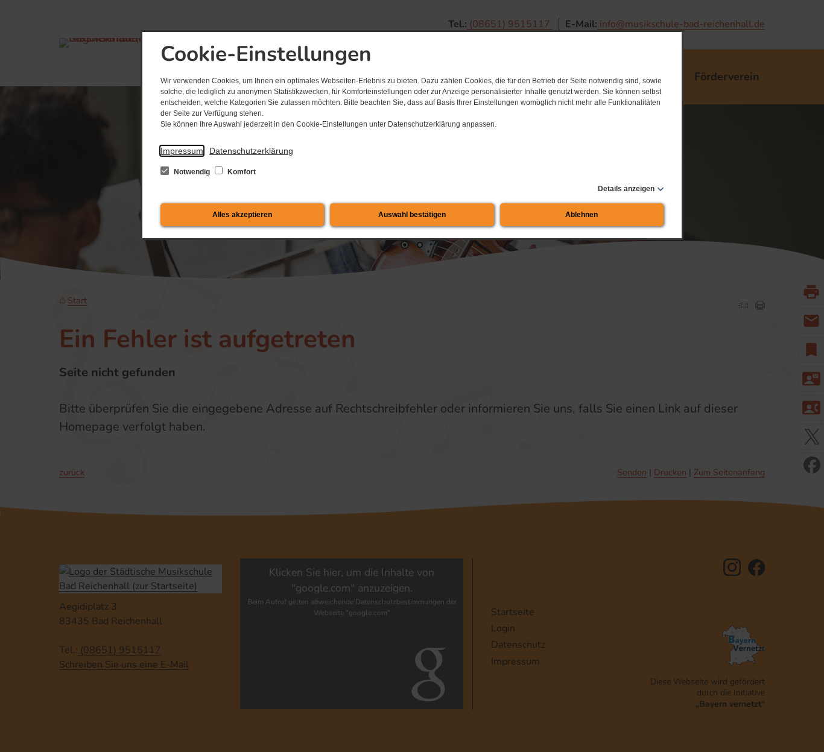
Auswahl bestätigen (412, 214)
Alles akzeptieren (242, 214)
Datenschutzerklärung (251, 151)
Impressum (181, 151)
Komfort (241, 172)
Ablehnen (581, 214)
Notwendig (192, 172)
